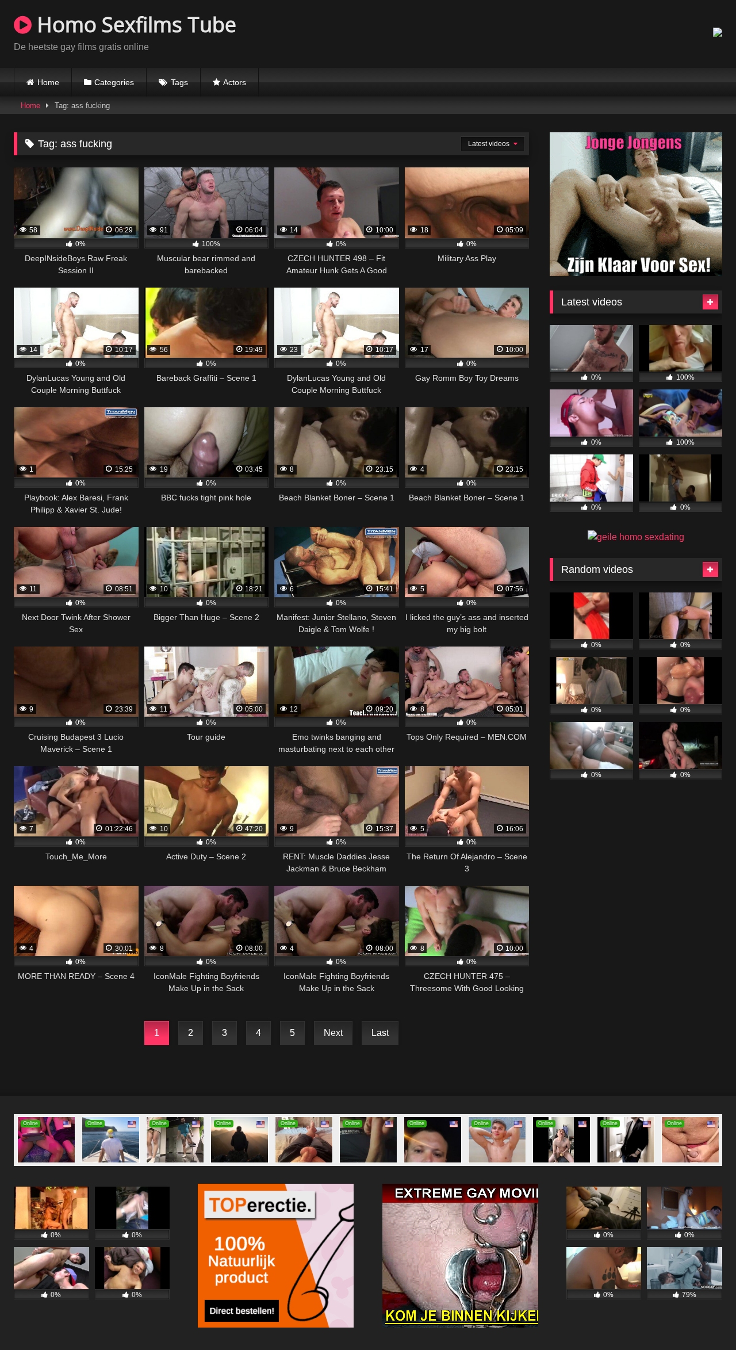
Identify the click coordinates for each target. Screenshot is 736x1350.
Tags (179, 82)
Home (48, 82)
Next (333, 1033)
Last (380, 1033)
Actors (234, 82)
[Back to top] (700, 1316)
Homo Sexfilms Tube (134, 24)
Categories (114, 82)
